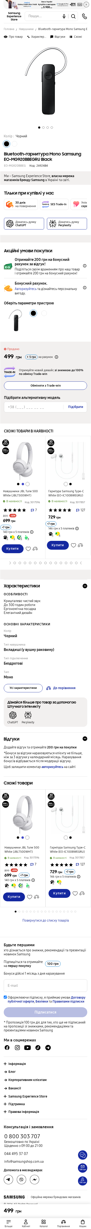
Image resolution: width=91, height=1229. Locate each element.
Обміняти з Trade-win (46, 385)
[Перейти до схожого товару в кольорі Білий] (27, 484)
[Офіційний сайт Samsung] (14, 1197)
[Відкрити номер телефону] (84, 16)
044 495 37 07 (16, 1154)
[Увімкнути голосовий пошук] (64, 16)
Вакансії (14, 1088)
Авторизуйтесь (26, 289)
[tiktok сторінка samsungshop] (38, 1047)
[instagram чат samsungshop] (17, 1047)
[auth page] (26, 1223)
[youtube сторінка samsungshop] (27, 1047)
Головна (9, 29)
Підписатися (45, 1012)
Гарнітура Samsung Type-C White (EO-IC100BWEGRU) (66, 493)
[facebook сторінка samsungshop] (34, 1179)
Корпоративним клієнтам (27, 1080)
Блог (12, 1072)
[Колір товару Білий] (14, 143)
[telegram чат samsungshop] (48, 1047)
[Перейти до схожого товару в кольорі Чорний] (18, 484)
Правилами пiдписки (68, 1001)
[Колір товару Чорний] (6, 143)
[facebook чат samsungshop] (7, 1047)
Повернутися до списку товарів (45, 921)
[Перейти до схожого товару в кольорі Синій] (23, 484)
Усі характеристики (23, 688)
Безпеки (41, 1001)
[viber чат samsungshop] (21, 1179)
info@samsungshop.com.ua (24, 1162)
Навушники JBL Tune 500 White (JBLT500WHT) (20, 493)
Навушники (26, 29)
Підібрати (75, 407)
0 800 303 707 (22, 1136)
